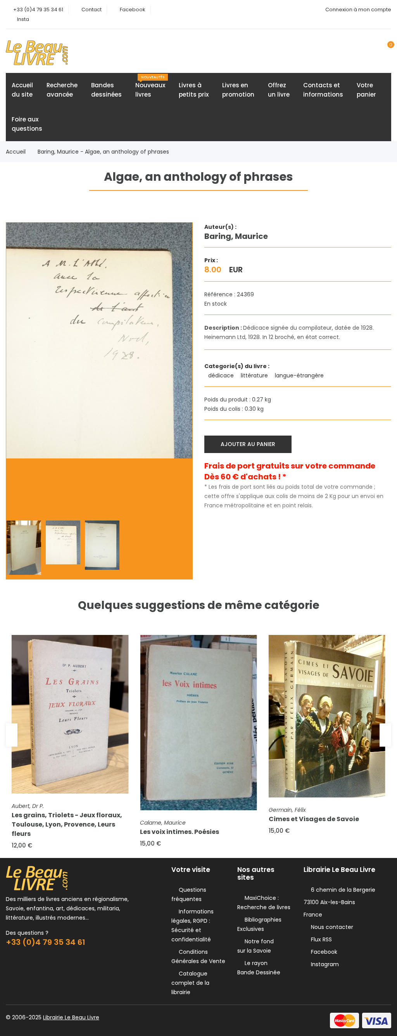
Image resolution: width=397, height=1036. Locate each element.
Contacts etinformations (323, 90)
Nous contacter (330, 927)
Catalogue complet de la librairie (190, 983)
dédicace (221, 375)
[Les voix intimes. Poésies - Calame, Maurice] (198, 722)
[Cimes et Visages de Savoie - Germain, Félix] (327, 716)
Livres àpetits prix (194, 90)
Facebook (132, 9)
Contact (91, 9)
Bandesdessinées (106, 90)
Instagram (323, 964)
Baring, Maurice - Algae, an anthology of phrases (103, 152)
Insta (23, 19)
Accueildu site (22, 90)
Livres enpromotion (238, 90)
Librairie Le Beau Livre (71, 1017)
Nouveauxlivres (150, 87)
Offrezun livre (279, 90)
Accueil (16, 152)
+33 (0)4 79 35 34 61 (38, 9)
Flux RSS (320, 939)
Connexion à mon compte (358, 9)
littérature (255, 375)
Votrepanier (366, 90)
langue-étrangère (300, 375)
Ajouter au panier (248, 444)
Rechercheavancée (62, 90)
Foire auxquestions (27, 124)
